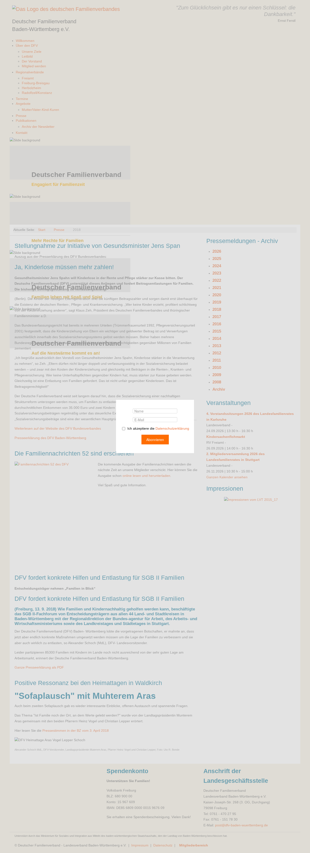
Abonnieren (155, 439)
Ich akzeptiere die (157, 428)
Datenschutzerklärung (172, 428)
